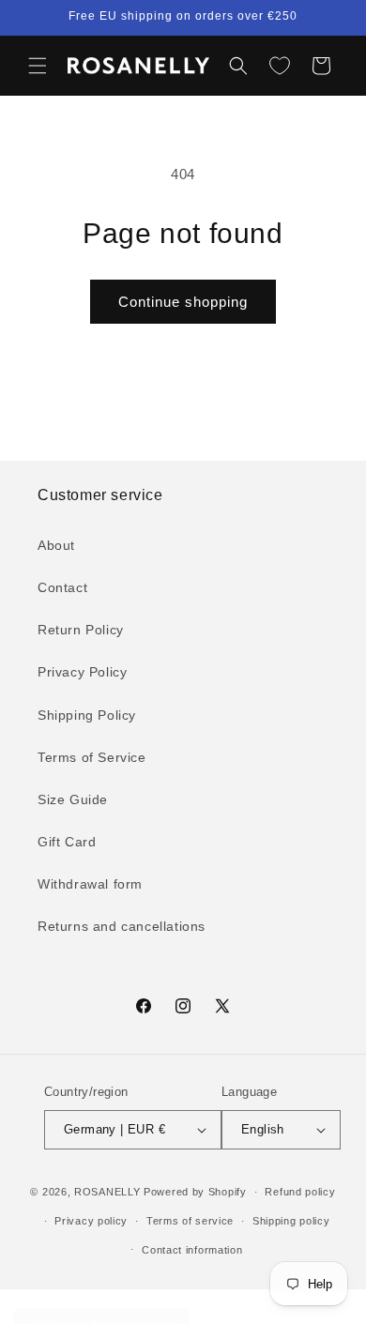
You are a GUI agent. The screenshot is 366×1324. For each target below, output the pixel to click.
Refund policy (300, 1191)
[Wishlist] (279, 65)
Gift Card (67, 841)
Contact (62, 587)
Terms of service (190, 1220)
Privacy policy (91, 1220)
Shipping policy (291, 1220)
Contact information (192, 1250)
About (56, 545)
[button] (37, 65)
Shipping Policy (87, 715)
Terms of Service (92, 757)
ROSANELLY (107, 1191)
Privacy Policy (82, 671)
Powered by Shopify (195, 1191)
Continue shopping (183, 302)
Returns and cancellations (122, 926)
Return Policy (81, 629)
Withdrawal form (90, 883)
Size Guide (73, 799)
